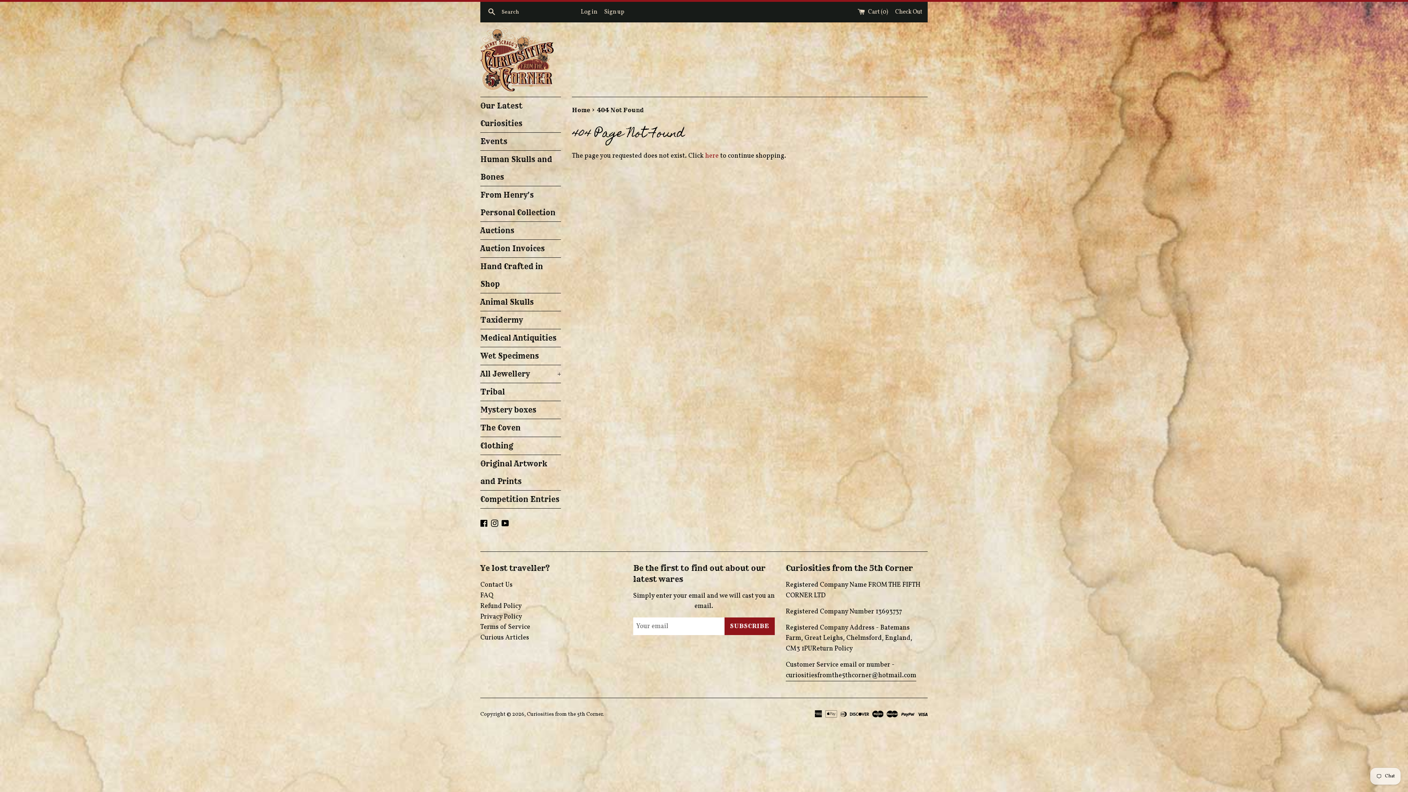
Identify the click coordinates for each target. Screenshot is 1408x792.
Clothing (496, 445)
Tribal (492, 391)
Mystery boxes (508, 409)
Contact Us (496, 585)
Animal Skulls (507, 302)
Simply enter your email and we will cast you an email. (704, 601)
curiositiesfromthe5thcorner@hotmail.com (851, 675)
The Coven (500, 427)
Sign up (614, 12)
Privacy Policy (501, 617)
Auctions (497, 230)
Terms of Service (505, 627)
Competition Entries (520, 499)
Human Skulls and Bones (516, 168)
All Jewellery (520, 373)
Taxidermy (501, 319)
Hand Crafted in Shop (511, 275)
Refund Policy (501, 606)
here (712, 156)
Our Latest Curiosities (501, 114)
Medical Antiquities (518, 337)
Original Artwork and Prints (513, 472)
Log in (589, 12)
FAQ (486, 595)
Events (493, 141)
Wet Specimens (509, 355)
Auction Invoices (512, 248)
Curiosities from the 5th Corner (565, 714)
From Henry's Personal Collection (518, 203)
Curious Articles (504, 637)
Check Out (908, 12)
